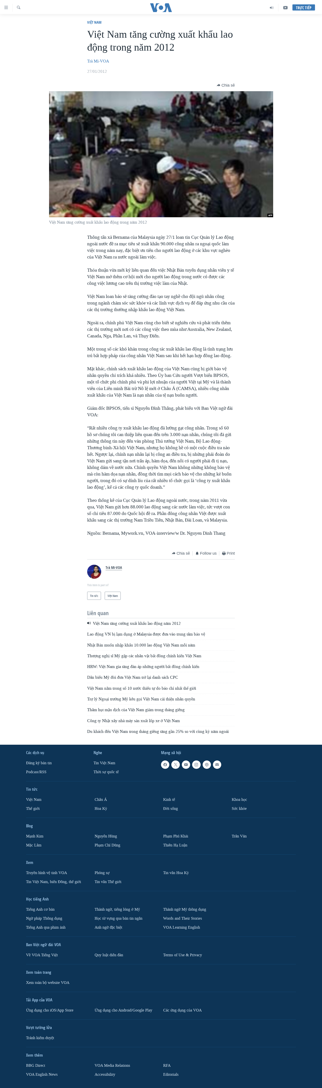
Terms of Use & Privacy (182, 955)
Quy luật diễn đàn (109, 955)
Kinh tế (169, 799)
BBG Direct (35, 1065)
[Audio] (271, 8)
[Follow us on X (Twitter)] (175, 764)
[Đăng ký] (217, 764)
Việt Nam (94, 22)
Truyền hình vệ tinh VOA (46, 872)
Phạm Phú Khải (175, 836)
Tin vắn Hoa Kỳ (176, 872)
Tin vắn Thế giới (108, 881)
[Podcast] (207, 764)
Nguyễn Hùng (106, 836)
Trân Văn (239, 836)
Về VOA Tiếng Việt (42, 955)
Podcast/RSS (36, 772)
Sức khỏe (239, 808)
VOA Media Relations (112, 1065)
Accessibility (105, 1074)
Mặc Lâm (33, 845)
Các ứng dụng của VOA (182, 1010)
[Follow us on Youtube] (186, 764)
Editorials (171, 1074)
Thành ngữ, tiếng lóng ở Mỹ (117, 909)
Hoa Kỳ (101, 808)
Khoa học (239, 799)
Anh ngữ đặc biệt (108, 927)
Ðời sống (170, 808)
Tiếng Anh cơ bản (40, 909)
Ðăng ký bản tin (39, 763)
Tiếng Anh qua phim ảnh (45, 927)
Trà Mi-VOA (98, 61)
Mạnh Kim (34, 836)
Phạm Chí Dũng (107, 845)
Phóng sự (102, 872)
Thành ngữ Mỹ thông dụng (184, 909)
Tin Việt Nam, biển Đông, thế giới (53, 881)
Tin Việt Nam (104, 763)
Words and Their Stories (182, 918)
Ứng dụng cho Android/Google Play (123, 1010)
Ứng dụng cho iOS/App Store (49, 1010)
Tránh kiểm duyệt (40, 1037)
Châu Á (101, 799)
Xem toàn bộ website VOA (47, 982)
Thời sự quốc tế (106, 772)
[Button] (226, 85)
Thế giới (33, 808)
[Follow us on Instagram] (196, 764)
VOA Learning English (181, 927)
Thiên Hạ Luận (175, 845)
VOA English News (42, 1074)
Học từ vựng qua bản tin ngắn (118, 918)
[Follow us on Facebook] (165, 764)
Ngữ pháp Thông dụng (44, 918)
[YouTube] (285, 8)
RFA (167, 1065)
